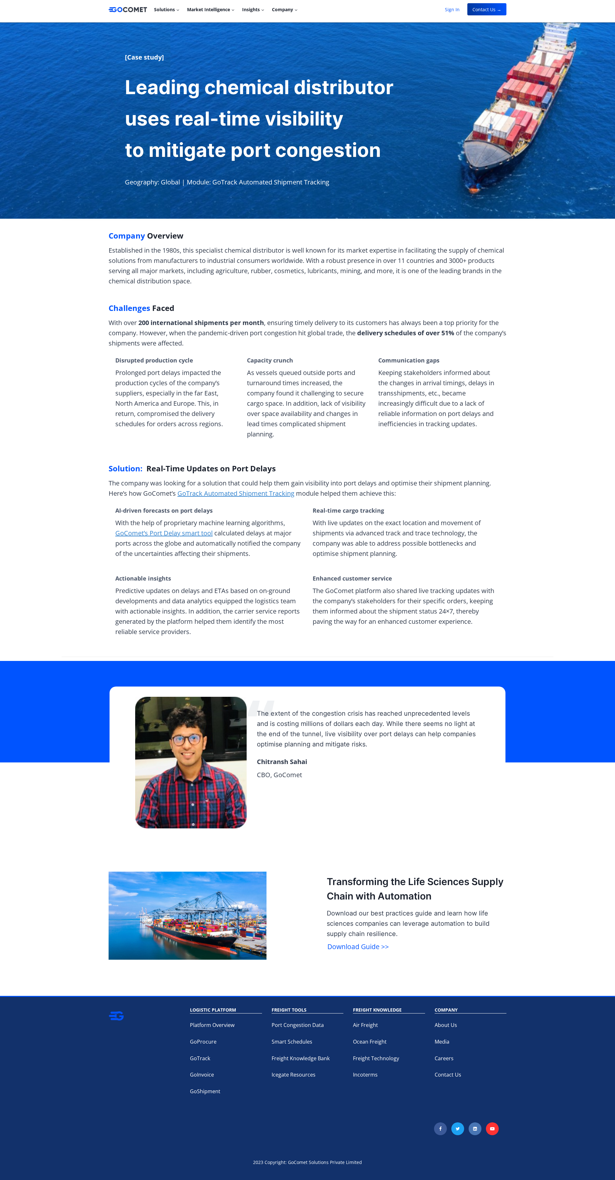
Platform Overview (212, 1025)
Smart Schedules (292, 1041)
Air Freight (365, 1025)
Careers (444, 1058)
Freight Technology (376, 1058)
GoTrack (200, 1058)
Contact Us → (486, 9)
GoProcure (203, 1041)
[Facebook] (440, 1128)
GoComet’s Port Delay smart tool (164, 533)
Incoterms (365, 1074)
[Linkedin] (475, 1128)
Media (442, 1041)
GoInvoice (202, 1074)
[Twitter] (457, 1128)
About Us (446, 1025)
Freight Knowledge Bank (301, 1058)
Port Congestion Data (298, 1025)
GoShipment (205, 1091)
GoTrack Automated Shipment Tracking (235, 493)
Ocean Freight (370, 1041)
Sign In (452, 9)
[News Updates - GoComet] (128, 9)
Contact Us (448, 1074)
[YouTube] (492, 1128)
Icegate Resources (294, 1074)
